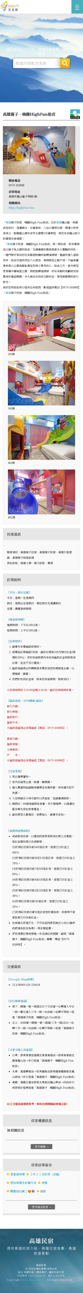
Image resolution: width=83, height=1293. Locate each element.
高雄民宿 (9, 7)
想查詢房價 (17, 1174)
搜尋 (65, 63)
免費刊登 (29, 1272)
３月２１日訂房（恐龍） (46, 1174)
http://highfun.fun (21, 208)
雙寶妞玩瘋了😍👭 (22, 1191)
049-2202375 (38, 1275)
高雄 (8, 222)
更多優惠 (42, 1146)
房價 (44, 1183)
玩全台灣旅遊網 (37, 1268)
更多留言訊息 (42, 1207)
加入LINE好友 (56, 1275)
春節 (43, 1191)
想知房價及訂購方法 (23, 1183)
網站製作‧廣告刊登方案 (50, 1272)
